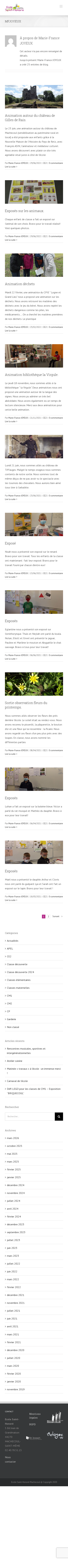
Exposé (10, 543)
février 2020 (14, 1373)
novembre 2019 (16, 1389)
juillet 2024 (13, 1200)
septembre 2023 (16, 1232)
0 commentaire (56, 163)
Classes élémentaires (19, 980)
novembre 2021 (16, 1302)
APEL (10, 948)
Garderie (11, 1019)
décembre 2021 (15, 1295)
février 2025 (14, 1169)
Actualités (12, 940)
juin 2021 (12, 1318)
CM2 (9, 1003)
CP (8, 1011)
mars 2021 (13, 1334)
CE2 (45, 163)
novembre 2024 (16, 1193)
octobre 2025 (14, 1145)
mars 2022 (13, 1279)
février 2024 (14, 1216)
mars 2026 (13, 1138)
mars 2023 (13, 1255)
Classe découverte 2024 (20, 972)
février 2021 (14, 1342)
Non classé (13, 1027)
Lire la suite (10, 166)
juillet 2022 (13, 1263)
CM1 (9, 995)
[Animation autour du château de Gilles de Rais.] (34, 96)
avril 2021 (12, 1326)
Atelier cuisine (14, 1060)
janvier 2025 (14, 1177)
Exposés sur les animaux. (24, 211)
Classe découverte (17, 964)
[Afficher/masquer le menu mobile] (61, 6)
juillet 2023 (13, 1240)
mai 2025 (12, 1153)
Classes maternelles (18, 987)
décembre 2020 (15, 1350)
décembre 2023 (15, 1224)
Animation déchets (20, 284)
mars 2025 (13, 1161)
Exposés (11, 621)
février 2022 (14, 1287)
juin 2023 (12, 1248)
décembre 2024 (15, 1185)
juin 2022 (12, 1271)
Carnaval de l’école (17, 1081)
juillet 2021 (13, 1310)
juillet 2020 (13, 1358)
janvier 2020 (14, 1381)
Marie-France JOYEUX (18, 163)
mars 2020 (13, 1365)
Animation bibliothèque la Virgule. (31, 374)
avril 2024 (12, 1208)
